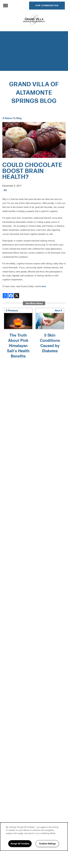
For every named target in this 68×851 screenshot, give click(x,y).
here (44, 286)
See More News (34, 303)
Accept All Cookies (20, 843)
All (5, 190)
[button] (47, 6)
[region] (34, 836)
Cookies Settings (47, 843)
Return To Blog (13, 118)
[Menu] (5, 5)
